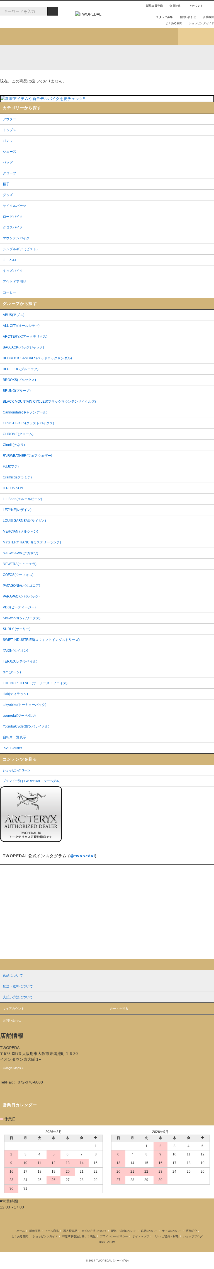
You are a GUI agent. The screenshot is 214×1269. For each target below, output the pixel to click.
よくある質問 (174, 23)
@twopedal (82, 856)
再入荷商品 (70, 1230)
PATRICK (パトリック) (144, 57)
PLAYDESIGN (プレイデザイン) (86, 57)
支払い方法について (94, 1230)
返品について (149, 1230)
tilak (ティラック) (28, 57)
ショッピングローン (16, 770)
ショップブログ (196, 36)
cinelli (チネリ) (202, 57)
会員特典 (175, 5)
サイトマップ (140, 1236)
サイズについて (171, 1230)
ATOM (111, 1241)
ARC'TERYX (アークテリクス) (9, 57)
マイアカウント (13, 1008)
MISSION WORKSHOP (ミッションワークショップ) (125, 57)
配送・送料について (123, 1230)
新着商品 (34, 1230)
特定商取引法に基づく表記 (79, 1236)
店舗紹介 (160, 36)
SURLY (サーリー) (183, 57)
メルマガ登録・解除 (166, 1236)
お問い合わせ (187, 17)
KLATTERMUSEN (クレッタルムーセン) (48, 57)
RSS (102, 1241)
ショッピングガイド (201, 23)
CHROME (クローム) (67, 57)
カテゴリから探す (53, 36)
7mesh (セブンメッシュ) (163, 57)
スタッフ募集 (164, 17)
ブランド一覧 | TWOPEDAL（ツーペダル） (32, 781)
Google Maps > (13, 1068)
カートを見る (119, 1008)
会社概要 (208, 17)
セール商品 (52, 1230)
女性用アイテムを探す (125, 36)
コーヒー (71, 75)
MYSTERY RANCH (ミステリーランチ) (106, 57)
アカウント (196, 5)
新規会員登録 (154, 5)
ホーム (20, 1230)
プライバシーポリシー (114, 1236)
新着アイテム (18, 36)
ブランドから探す (89, 36)
